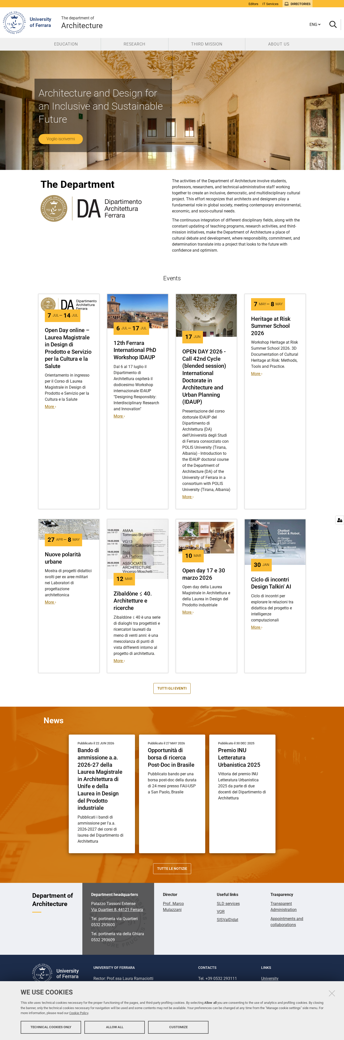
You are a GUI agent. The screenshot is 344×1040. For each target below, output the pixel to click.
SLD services (228, 903)
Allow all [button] (114, 1027)
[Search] (333, 24)
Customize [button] (178, 1027)
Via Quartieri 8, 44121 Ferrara (117, 909)
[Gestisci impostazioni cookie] (339, 520)
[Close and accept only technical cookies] (332, 993)
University (270, 978)
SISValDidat (227, 919)
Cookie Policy (78, 1013)
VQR (221, 911)
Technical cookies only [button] (50, 1027)
